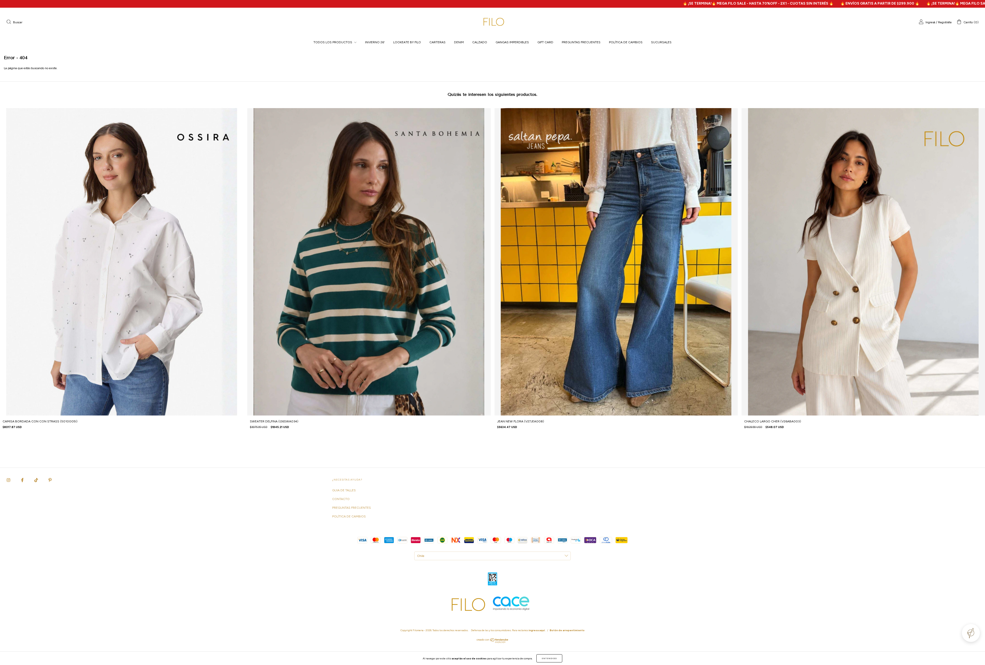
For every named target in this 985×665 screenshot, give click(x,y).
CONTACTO (341, 499)
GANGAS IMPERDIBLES (512, 42)
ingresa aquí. (537, 630)
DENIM (459, 42)
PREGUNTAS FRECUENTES (581, 42)
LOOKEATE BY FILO (407, 42)
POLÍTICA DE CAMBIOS (626, 42)
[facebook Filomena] (23, 480)
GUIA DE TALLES (344, 490)
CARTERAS (437, 42)
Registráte (945, 22)
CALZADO (479, 42)
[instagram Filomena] (9, 480)
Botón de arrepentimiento (567, 630)
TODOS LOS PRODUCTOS (333, 42)
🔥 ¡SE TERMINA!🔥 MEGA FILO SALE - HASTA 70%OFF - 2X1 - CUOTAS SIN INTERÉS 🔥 (642, 3)
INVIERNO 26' (375, 42)
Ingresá (930, 22)
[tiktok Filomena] (37, 480)
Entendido (549, 658)
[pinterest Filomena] (50, 480)
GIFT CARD (545, 42)
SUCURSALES (661, 42)
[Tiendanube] (493, 642)
